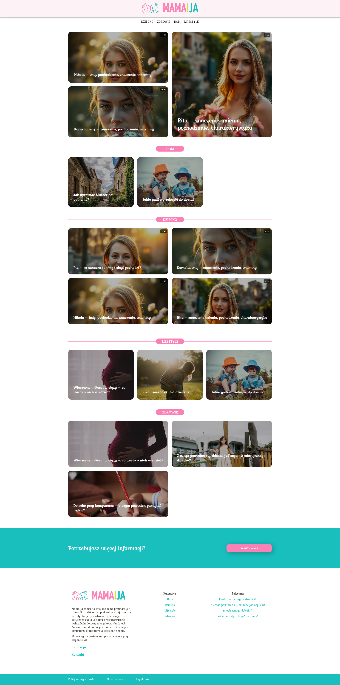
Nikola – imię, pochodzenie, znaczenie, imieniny (113, 74)
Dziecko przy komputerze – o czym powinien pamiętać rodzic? (117, 507)
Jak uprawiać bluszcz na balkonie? (93, 197)
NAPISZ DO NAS (249, 548)
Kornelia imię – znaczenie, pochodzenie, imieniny (114, 129)
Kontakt (78, 654)
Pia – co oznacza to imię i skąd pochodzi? (107, 267)
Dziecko (147, 21)
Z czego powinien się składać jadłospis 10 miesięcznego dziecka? (221, 457)
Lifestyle (191, 21)
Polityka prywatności (81, 679)
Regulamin (143, 679)
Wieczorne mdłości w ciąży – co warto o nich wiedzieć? (99, 389)
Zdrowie (164, 21)
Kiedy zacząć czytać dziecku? (166, 392)
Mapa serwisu (115, 679)
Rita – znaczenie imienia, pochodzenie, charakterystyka (215, 124)
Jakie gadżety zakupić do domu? (169, 199)
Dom (177, 21)
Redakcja (79, 647)
